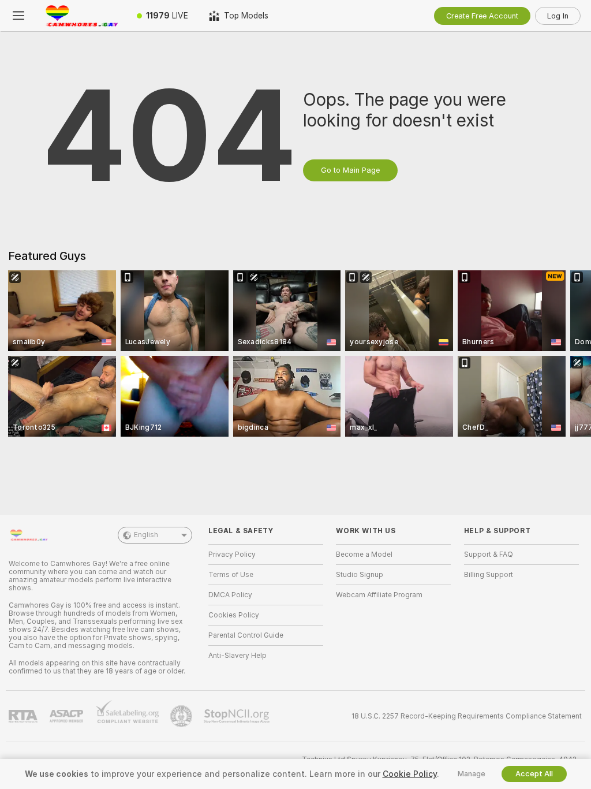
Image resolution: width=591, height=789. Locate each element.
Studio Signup (359, 575)
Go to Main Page (350, 170)
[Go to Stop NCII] (238, 716)
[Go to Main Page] (81, 15)
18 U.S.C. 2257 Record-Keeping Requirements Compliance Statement (466, 716)
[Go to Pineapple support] (182, 716)
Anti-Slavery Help (237, 656)
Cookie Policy (410, 774)
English (146, 535)
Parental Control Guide (245, 635)
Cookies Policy (233, 615)
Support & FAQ (488, 554)
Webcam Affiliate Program (379, 595)
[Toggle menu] (18, 15)
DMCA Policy (230, 595)
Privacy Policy (232, 554)
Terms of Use (230, 575)
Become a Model (364, 554)
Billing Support (488, 575)
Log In (557, 16)
